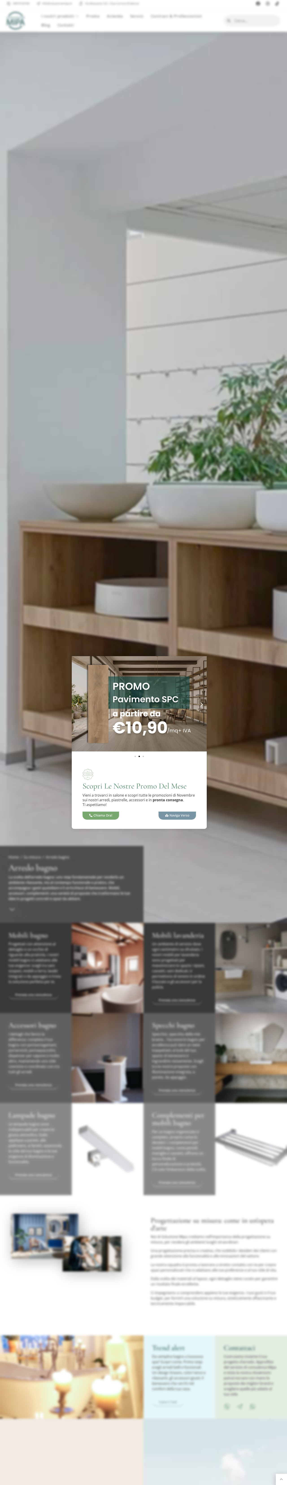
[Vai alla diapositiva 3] (143, 756)
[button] (77, 704)
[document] (143, 742)
